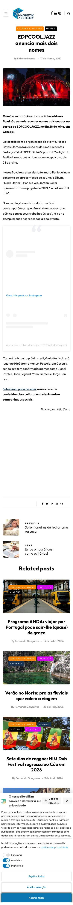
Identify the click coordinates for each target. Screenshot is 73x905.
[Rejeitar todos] (67, 801)
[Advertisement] (36, 453)
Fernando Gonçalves (27, 641)
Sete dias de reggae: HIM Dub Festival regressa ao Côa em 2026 (36, 764)
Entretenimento (26, 58)
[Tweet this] (47, 504)
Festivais (16, 729)
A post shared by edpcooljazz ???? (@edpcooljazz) (36, 345)
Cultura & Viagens (29, 28)
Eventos (44, 724)
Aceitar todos (36, 897)
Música (51, 28)
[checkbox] (11, 855)
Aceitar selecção (36, 887)
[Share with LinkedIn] (52, 504)
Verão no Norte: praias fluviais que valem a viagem (36, 695)
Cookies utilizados (53, 801)
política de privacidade (55, 847)
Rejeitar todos (36, 876)
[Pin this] (56, 504)
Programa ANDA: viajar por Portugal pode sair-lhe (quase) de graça (37, 627)
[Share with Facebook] (42, 504)
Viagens (15, 592)
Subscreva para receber (19, 389)
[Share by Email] (61, 504)
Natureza (16, 663)
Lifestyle (45, 587)
